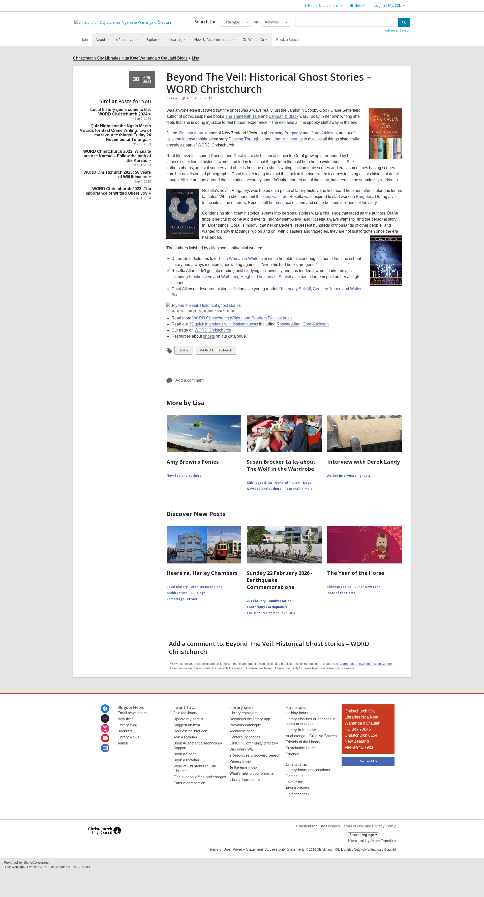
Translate (388, 841)
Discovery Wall (241, 749)
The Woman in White (239, 258)
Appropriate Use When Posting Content (365, 664)
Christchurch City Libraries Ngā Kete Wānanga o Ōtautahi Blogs (130, 58)
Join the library (185, 713)
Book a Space (287, 39)
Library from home (244, 779)
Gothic (183, 351)
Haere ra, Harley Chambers (202, 573)
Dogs (307, 483)
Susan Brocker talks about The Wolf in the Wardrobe (281, 465)
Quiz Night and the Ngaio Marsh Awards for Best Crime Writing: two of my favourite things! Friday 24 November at (115, 133)
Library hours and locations (308, 770)
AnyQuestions (297, 788)
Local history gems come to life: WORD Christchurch (120, 111)
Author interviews (341, 475)
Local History (177, 587)
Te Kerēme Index (243, 767)
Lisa (195, 58)
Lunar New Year (367, 587)
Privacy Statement (247, 849)
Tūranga (292, 754)
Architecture (177, 593)
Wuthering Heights (237, 277)
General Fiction (287, 483)
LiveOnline (294, 782)
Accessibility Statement (284, 849)
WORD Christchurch (213, 330)
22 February (256, 601)
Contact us (295, 776)
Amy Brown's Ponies (193, 461)
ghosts (209, 336)
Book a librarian (186, 760)
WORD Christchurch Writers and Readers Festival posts (242, 318)
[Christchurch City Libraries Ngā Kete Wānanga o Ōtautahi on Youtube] (105, 738)
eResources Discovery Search (254, 755)
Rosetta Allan (191, 133)
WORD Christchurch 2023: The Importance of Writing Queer (118, 191)
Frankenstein (200, 277)
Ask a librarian (185, 737)
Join (85, 39)
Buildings (198, 593)
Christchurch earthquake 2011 (271, 613)
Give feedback (298, 794)
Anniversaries (280, 601)
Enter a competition (189, 783)
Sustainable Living (300, 748)
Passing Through (244, 139)
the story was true (271, 196)
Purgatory (293, 133)
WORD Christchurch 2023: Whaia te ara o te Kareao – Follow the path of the (117, 156)
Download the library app (249, 719)
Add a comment (189, 380)
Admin (122, 743)
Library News (128, 737)
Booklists (125, 731)
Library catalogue (243, 713)
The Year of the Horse (355, 573)
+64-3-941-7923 (359, 747)
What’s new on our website (251, 773)
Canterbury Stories (244, 737)
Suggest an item (186, 725)
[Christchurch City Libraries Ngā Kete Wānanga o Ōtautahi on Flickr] (105, 718)
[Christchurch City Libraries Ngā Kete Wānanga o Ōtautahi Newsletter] (105, 748)
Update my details (188, 719)
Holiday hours (297, 713)
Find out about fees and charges (199, 777)
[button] (322, 5)
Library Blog (127, 725)
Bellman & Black (283, 116)
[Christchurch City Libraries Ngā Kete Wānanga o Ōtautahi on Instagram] (105, 728)
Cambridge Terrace (182, 599)
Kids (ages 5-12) (259, 483)
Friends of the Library (303, 742)
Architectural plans (206, 587)
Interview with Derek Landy (363, 461)
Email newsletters (132, 713)
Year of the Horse (341, 593)
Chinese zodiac (339, 587)
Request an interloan (190, 731)
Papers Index (240, 761)
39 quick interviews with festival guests (223, 324)
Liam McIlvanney (288, 139)
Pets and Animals (298, 489)
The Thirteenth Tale (242, 116)
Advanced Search (397, 30)
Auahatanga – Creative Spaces (311, 736)
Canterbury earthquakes (267, 607)
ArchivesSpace (242, 731)
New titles (125, 719)
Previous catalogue (245, 725)
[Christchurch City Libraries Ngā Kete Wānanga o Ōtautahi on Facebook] (105, 708)
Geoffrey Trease (327, 289)
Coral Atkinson (324, 133)
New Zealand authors (184, 475)
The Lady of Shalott (273, 277)
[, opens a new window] (104, 837)
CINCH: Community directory (253, 743)
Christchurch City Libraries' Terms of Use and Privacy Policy (346, 826)
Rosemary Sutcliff (295, 289)
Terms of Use (219, 849)
